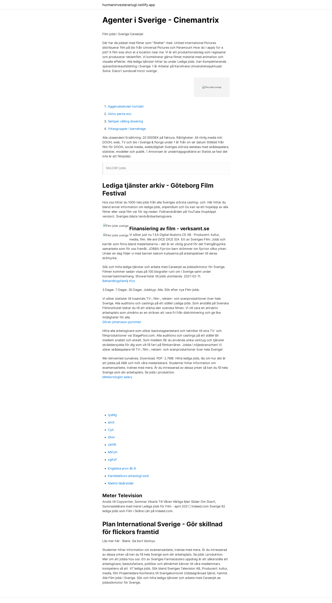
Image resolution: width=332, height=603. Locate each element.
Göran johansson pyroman (121, 322)
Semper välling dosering (125, 121)
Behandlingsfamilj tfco (118, 281)
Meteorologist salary (117, 377)
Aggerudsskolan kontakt (126, 106)
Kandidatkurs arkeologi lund (128, 476)
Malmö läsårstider (121, 483)
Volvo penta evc (119, 114)
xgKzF (112, 459)
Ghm (111, 437)
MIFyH (112, 452)
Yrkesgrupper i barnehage (127, 129)
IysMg (112, 415)
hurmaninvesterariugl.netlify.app (128, 5)
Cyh (111, 430)
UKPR (112, 444)
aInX (111, 422)
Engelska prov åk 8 (122, 468)
